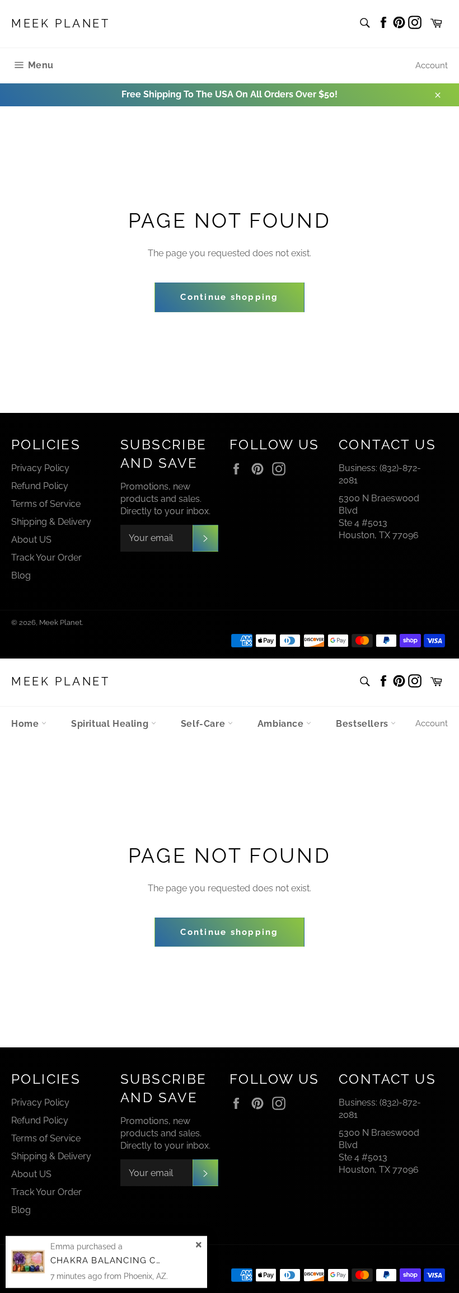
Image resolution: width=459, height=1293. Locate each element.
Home (26, 723)
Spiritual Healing (111, 723)
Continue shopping (229, 297)
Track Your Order (46, 557)
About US (31, 539)
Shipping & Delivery (51, 521)
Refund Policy (39, 486)
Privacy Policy (40, 468)
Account (431, 65)
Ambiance (281, 723)
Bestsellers (363, 723)
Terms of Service (46, 504)
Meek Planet (60, 23)
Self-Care (204, 723)
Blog (21, 575)
